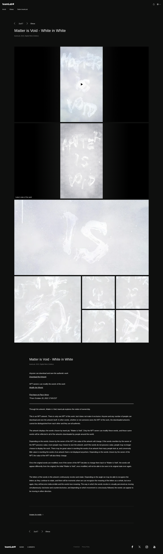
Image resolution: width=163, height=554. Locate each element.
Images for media (35, 514)
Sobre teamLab (22, 9)
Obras (12, 9)
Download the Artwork (37, 377)
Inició (4, 9)
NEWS (21, 547)
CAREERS (31, 547)
